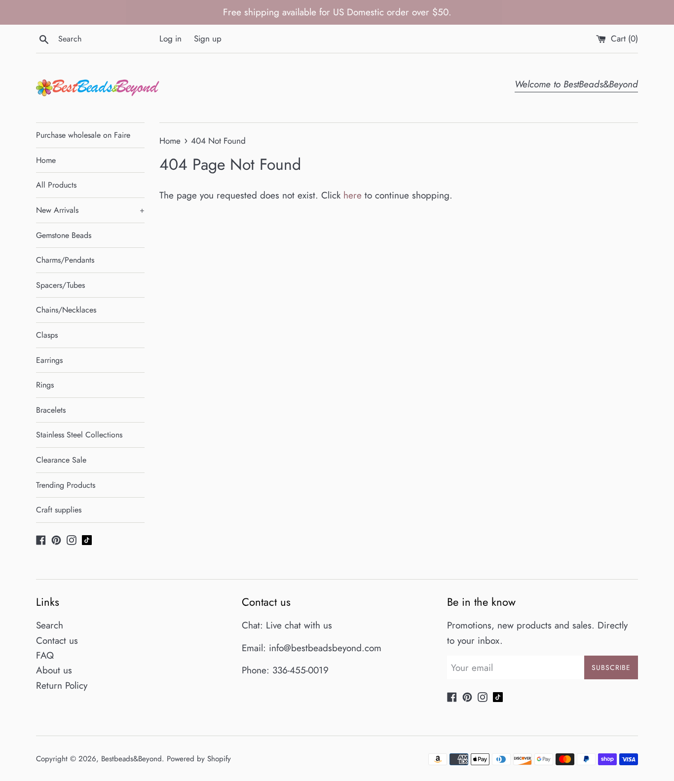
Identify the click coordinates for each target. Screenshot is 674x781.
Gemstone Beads (63, 235)
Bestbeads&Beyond (131, 758)
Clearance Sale (61, 460)
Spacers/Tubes (60, 285)
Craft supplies (58, 509)
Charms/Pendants (65, 260)
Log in (170, 38)
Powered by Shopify (199, 758)
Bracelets (51, 410)
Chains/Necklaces (66, 309)
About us (54, 670)
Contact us (57, 640)
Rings (45, 384)
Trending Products (65, 485)
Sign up (208, 38)
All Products (56, 185)
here (352, 195)
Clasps (47, 335)
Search (49, 625)
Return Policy (61, 685)
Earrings (49, 360)
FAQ (45, 655)
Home (46, 160)
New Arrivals (90, 210)
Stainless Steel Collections (79, 434)
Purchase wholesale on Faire (83, 135)
